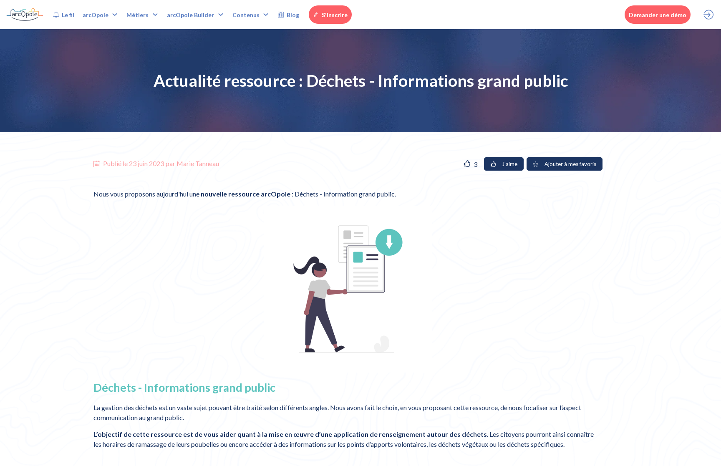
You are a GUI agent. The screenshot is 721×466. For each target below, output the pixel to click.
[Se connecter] (708, 14)
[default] (288, 14)
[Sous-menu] (114, 14)
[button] (330, 14)
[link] (63, 14)
